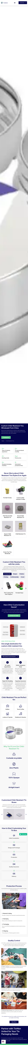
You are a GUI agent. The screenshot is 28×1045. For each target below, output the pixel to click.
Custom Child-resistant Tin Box (20, 498)
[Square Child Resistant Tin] (7, 526)
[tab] (7, 574)
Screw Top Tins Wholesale (7, 552)
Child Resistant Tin (21, 534)
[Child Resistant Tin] (20, 526)
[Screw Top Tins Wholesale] (7, 544)
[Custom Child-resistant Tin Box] (20, 490)
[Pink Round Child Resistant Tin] (7, 508)
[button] (15, 3)
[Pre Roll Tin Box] (7, 490)
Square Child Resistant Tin (7, 534)
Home (3, 440)
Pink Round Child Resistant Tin (7, 516)
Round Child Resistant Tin (20, 516)
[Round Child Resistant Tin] (20, 508)
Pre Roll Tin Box (7, 497)
